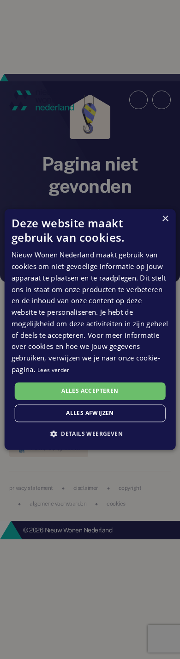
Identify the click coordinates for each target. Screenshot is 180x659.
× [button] (165, 218)
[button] (90, 434)
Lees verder (53, 370)
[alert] (90, 329)
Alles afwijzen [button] (90, 413)
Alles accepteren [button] (89, 391)
